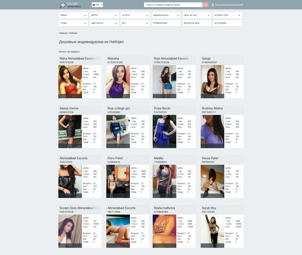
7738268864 (160, 162)
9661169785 (208, 212)
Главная (63, 33)
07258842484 (161, 212)
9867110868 (114, 212)
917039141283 (115, 62)
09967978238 (66, 62)
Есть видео (221, 23)
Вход (229, 4)
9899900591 (208, 162)
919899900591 (209, 62)
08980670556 (66, 112)
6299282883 (114, 112)
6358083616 (114, 162)
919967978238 (161, 62)
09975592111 (209, 112)
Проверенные (160, 23)
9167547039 (160, 112)
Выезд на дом (191, 23)
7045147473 (66, 162)
